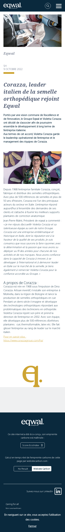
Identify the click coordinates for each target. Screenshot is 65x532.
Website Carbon (41, 468)
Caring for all (12, 504)
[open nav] (59, 6)
